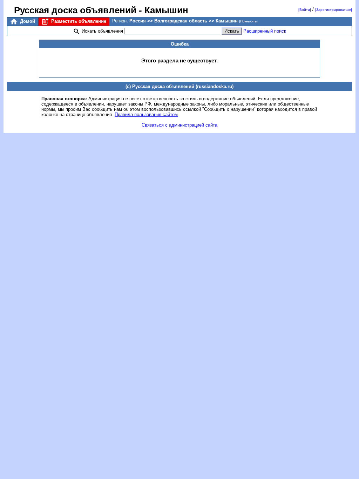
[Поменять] (248, 21)
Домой (27, 21)
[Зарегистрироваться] (333, 10)
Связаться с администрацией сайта (179, 125)
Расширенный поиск (264, 31)
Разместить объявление (78, 21)
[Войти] (304, 10)
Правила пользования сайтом (146, 114)
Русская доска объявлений (75, 10)
